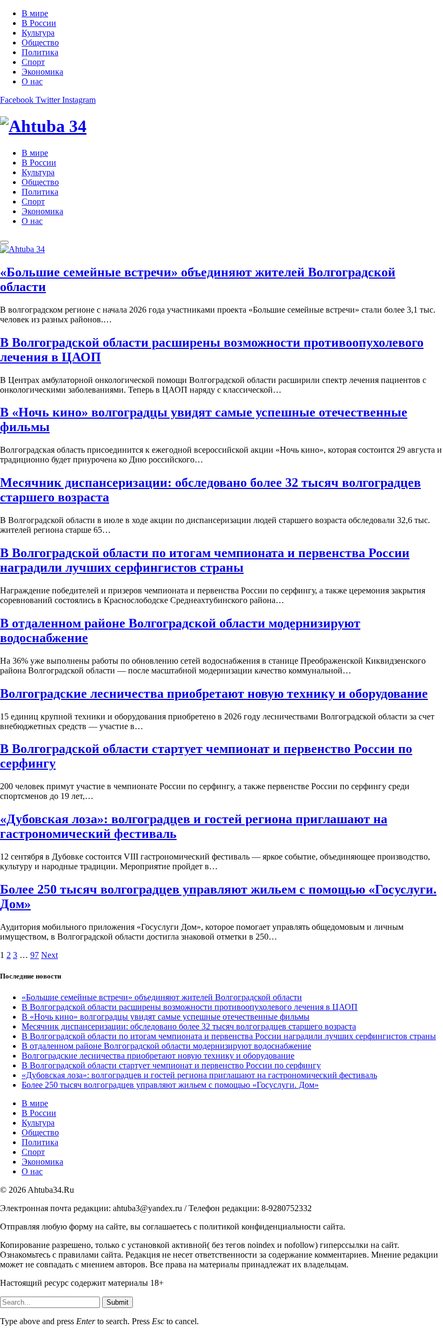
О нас (32, 81)
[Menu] (4, 242)
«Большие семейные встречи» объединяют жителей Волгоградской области (162, 997)
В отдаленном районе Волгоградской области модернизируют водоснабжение (166, 1045)
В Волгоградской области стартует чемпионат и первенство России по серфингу (171, 1065)
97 (34, 955)
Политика (40, 52)
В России (39, 23)
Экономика (42, 71)
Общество (40, 42)
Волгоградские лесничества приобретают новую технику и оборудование (214, 693)
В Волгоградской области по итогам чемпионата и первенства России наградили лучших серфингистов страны (205, 560)
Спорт (33, 62)
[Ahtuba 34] (221, 126)
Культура (38, 32)
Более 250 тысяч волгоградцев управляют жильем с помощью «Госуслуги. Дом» (170, 1084)
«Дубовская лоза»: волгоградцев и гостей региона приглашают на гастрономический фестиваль (199, 1075)
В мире (35, 13)
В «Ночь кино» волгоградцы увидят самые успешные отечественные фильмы (166, 1016)
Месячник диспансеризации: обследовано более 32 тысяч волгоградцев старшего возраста (189, 1026)
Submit (117, 1302)
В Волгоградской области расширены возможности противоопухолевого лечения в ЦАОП (190, 1007)
